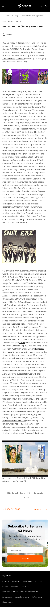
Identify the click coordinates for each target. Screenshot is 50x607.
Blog (16, 16)
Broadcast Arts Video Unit (14, 420)
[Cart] (46, 5)
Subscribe (25, 558)
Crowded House (19, 324)
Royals (44, 345)
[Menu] (3, 5)
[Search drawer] (41, 5)
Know (17, 352)
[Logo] (25, 6)
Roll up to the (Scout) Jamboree (33, 16)
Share (9, 34)
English (5, 575)
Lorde (22, 342)
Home (8, 16)
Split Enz (37, 46)
